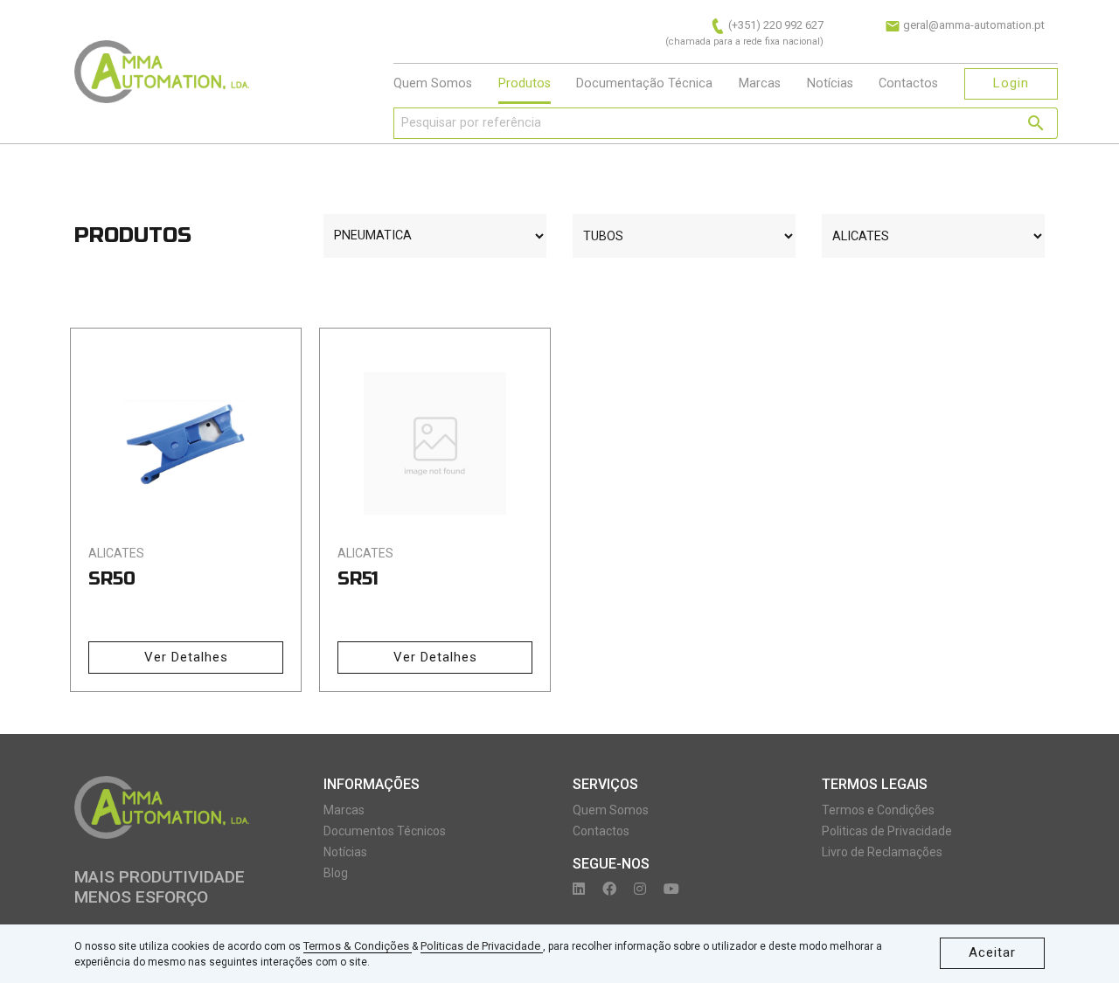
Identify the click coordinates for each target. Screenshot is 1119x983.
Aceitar (992, 952)
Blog (335, 873)
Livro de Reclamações (882, 852)
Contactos (908, 83)
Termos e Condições (878, 810)
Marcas (760, 83)
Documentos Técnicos (384, 831)
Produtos (524, 83)
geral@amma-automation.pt (972, 24)
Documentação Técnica (644, 83)
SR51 (358, 579)
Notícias (830, 83)
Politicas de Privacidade (481, 945)
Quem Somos (432, 83)
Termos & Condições (357, 945)
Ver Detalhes (186, 657)
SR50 (112, 579)
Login (1011, 83)
